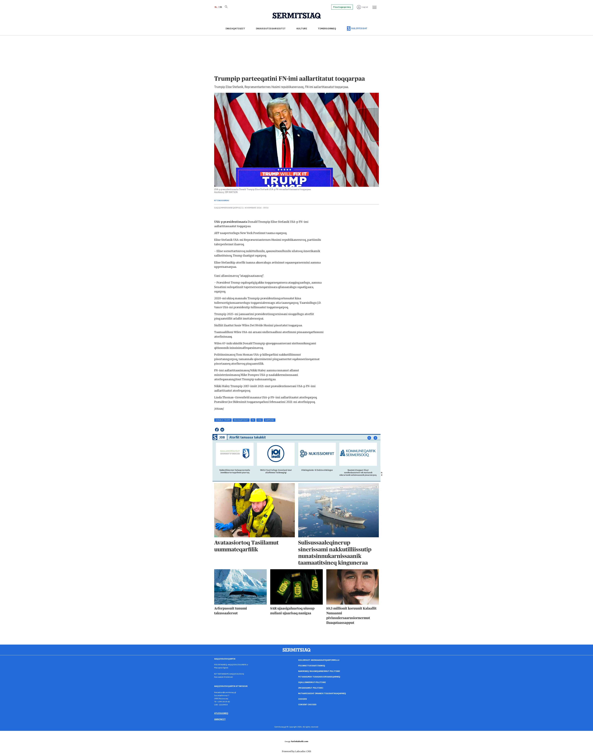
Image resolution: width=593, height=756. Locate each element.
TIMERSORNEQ (327, 28)
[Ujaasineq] (226, 7)
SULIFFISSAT (359, 28)
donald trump (223, 420)
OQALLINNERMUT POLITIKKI (312, 682)
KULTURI (301, 28)
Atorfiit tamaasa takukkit (247, 437)
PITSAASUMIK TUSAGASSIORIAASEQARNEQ (319, 677)
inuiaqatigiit (241, 420)
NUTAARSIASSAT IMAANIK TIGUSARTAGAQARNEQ (322, 693)
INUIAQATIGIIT (235, 28)
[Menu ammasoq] (373, 7)
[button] (369, 437)
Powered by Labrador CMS (296, 751)
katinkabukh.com (299, 741)
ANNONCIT (220, 719)
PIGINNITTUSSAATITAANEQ (311, 665)
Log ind (365, 7)
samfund (269, 420)
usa (259, 420)
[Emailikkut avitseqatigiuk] (222, 429)
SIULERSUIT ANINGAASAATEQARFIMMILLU (318, 660)
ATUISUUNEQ (221, 713)
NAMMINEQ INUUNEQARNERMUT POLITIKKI (319, 671)
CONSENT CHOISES (307, 704)
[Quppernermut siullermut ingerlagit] (296, 16)
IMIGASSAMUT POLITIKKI (310, 688)
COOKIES (302, 699)
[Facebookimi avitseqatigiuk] (216, 429)
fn (253, 420)
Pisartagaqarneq (342, 7)
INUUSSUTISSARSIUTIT (271, 28)
